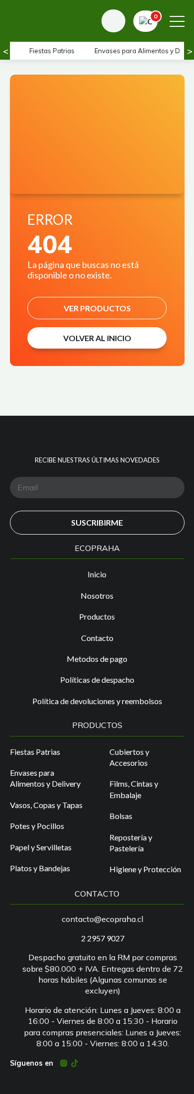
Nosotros (97, 595)
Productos (97, 616)
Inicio (97, 574)
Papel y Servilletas (41, 847)
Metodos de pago (97, 658)
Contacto (97, 637)
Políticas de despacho (97, 679)
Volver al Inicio (97, 338)
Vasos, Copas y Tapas (46, 805)
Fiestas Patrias (52, 51)
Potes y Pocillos (37, 825)
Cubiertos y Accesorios (129, 757)
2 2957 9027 (102, 938)
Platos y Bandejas (40, 868)
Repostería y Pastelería (130, 842)
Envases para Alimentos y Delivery (45, 778)
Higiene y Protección (145, 869)
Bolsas (120, 815)
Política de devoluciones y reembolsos (97, 701)
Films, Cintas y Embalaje (133, 789)
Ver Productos (97, 308)
